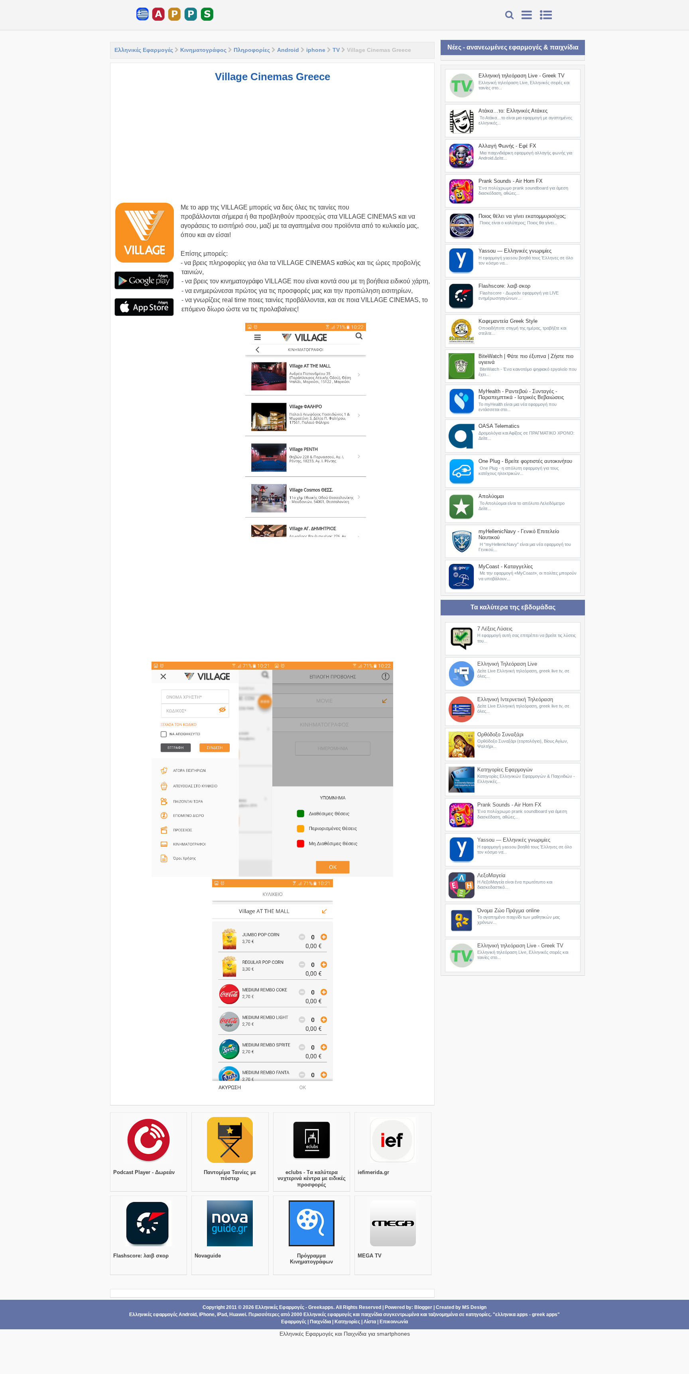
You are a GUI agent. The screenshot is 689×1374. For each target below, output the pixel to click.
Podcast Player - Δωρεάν (144, 1172)
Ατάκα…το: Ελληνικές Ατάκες (512, 111)
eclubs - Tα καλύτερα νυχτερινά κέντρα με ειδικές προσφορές (312, 1178)
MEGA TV (370, 1256)
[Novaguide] (230, 1246)
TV (336, 50)
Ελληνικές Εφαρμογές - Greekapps (294, 1307)
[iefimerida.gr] (393, 1163)
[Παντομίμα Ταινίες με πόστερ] (230, 1163)
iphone (315, 50)
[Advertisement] (272, 147)
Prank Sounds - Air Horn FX (510, 181)
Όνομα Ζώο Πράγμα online (508, 910)
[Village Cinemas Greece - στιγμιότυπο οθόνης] (305, 430)
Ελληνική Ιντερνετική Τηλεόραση (515, 699)
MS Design (474, 1307)
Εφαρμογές (293, 1322)
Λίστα (370, 1322)
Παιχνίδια (320, 1322)
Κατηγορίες (347, 1322)
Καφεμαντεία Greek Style (507, 321)
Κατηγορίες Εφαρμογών (505, 770)
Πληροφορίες (252, 50)
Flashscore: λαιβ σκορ (141, 1256)
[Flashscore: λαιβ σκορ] (148, 1246)
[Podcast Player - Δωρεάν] (148, 1163)
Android (288, 50)
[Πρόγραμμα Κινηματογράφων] (311, 1246)
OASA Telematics (499, 426)
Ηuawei (237, 1314)
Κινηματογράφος (203, 50)
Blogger (423, 1307)
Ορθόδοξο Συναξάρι (500, 734)
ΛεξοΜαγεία (491, 875)
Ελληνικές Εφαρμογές (143, 50)
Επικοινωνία (394, 1322)
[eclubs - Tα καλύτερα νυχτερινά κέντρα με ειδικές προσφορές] (311, 1163)
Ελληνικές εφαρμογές (327, 1314)
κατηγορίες (478, 1314)
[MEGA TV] (393, 1246)
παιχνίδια (371, 1314)
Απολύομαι (491, 496)
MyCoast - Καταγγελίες (505, 566)
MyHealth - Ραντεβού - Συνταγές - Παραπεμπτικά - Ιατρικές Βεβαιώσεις (521, 394)
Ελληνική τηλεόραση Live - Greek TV (521, 76)
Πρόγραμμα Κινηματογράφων (311, 1259)
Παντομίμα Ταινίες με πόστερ (230, 1175)
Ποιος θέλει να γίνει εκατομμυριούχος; (522, 216)
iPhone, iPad (213, 1314)
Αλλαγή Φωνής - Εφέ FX (507, 146)
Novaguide (208, 1256)
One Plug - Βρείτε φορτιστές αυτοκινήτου (525, 461)
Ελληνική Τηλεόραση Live (507, 664)
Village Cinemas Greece (272, 77)
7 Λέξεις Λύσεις (494, 629)
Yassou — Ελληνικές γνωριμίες (514, 251)
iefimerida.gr (373, 1172)
